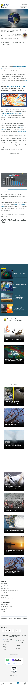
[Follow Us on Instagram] (6, 630)
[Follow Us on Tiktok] (13, 630)
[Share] (2, 35)
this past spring (22, 131)
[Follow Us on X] (20, 630)
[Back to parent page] (4, 6)
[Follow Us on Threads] (16, 630)
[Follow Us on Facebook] (3, 630)
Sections (23, 7)
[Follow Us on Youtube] (10, 630)
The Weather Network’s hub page (16, 86)
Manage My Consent (6, 592)
